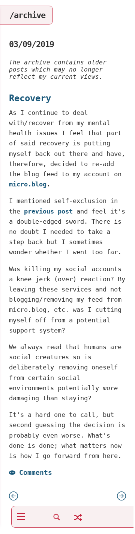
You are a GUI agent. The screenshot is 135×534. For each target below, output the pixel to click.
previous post (48, 211)
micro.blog (27, 184)
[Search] (56, 521)
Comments (35, 472)
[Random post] (78, 522)
